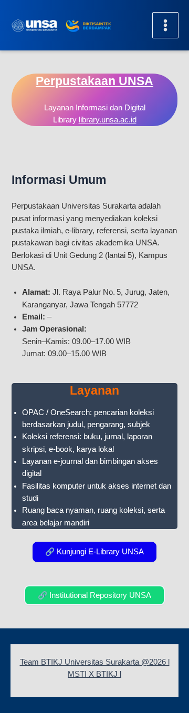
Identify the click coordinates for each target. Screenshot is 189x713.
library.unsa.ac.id (107, 120)
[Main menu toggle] (165, 25)
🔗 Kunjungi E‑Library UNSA (94, 551)
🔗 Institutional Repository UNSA (94, 595)
